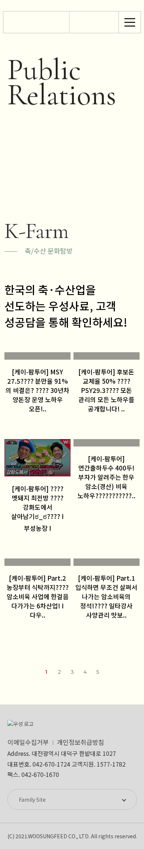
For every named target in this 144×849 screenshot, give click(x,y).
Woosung (36, 22)
